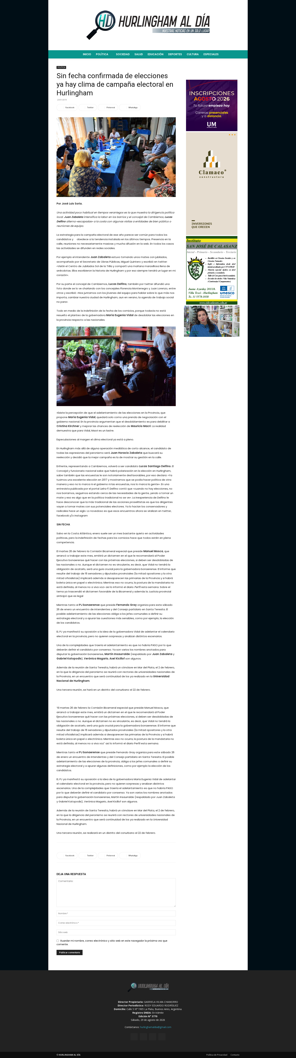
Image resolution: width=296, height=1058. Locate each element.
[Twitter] (152, 1036)
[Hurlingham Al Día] (148, 25)
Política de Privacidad (216, 1054)
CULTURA (193, 54)
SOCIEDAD (123, 54)
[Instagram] (143, 1036)
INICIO (87, 54)
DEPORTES (175, 54)
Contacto (235, 1054)
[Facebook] (134, 1036)
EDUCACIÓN (155, 54)
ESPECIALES (211, 54)
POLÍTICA (102, 54)
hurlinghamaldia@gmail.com (155, 1027)
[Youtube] (161, 1036)
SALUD (138, 54)
